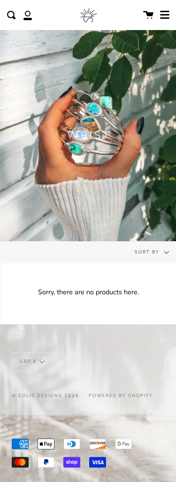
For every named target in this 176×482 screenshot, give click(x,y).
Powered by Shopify (121, 395)
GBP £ (28, 362)
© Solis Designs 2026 (45, 395)
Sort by (148, 252)
